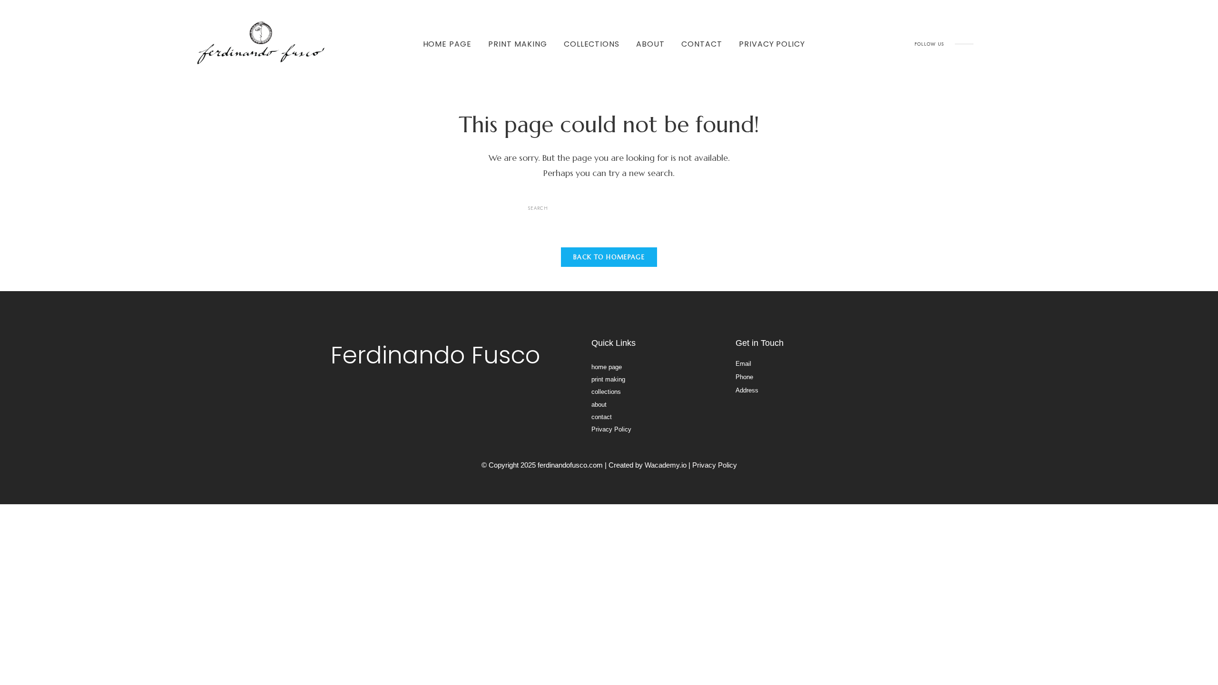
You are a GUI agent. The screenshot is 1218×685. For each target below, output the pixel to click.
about (650, 44)
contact (701, 44)
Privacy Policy (772, 44)
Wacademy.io (666, 465)
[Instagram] (988, 43)
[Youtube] (1010, 43)
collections (592, 44)
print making (517, 44)
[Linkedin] (1031, 43)
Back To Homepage (609, 257)
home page (447, 44)
